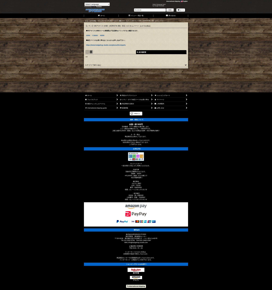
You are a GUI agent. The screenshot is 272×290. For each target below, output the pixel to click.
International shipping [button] (136, 286)
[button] (136, 65)
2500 (88, 35)
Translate (99, 6)
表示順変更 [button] (142, 52)
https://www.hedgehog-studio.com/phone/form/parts (106, 45)
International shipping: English (177, 1)
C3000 (95, 35)
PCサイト (137, 113)
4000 (102, 35)
